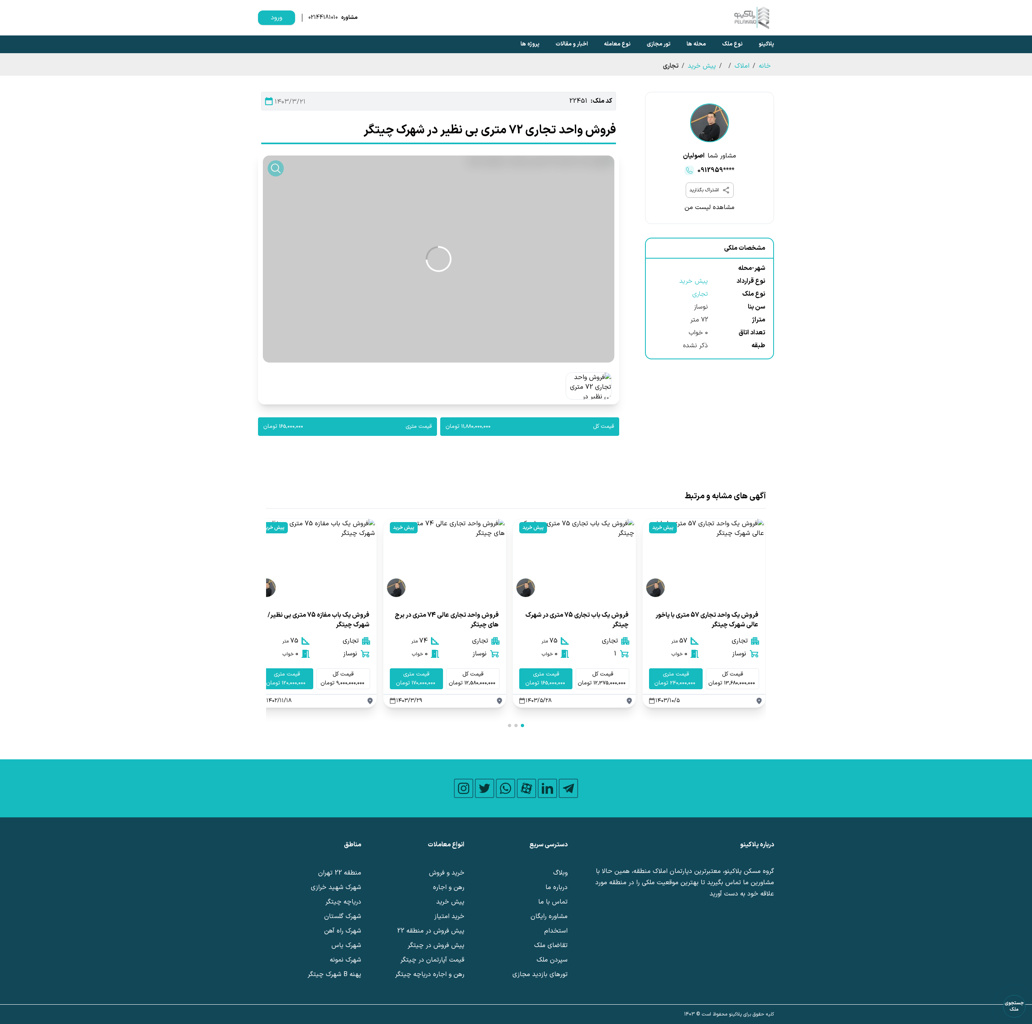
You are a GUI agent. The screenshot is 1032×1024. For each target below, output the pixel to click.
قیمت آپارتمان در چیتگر (432, 960)
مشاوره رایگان (549, 916)
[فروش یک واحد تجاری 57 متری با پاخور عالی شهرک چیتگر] (704, 560)
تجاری (700, 294)
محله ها (696, 44)
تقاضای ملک (551, 945)
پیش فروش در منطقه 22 (430, 931)
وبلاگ (560, 873)
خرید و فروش (446, 873)
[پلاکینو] (751, 17)
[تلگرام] (568, 788)
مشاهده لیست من (709, 207)
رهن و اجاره (448, 887)
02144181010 (323, 18)
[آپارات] (526, 788)
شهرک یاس (346, 945)
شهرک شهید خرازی (336, 887)
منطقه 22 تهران (339, 873)
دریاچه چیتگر (343, 902)
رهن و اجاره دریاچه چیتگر (429, 974)
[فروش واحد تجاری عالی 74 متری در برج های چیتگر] (444, 560)
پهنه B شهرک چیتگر (334, 974)
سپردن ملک (552, 960)
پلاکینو (766, 44)
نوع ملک (732, 44)
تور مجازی (658, 44)
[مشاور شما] (709, 123)
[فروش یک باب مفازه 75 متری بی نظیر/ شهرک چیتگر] (315, 560)
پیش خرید (702, 66)
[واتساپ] (505, 788)
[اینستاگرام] (463, 788)
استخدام (556, 931)
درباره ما (556, 887)
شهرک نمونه (345, 960)
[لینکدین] (547, 788)
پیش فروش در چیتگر (436, 945)
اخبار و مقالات (572, 44)
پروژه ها (529, 44)
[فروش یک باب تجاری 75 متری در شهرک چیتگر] (574, 560)
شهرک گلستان (342, 916)
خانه (765, 66)
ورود (276, 18)
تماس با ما (553, 902)
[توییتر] (484, 788)
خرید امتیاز (449, 916)
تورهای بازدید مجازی (540, 974)
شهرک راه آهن (342, 931)
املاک (741, 66)
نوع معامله (617, 44)
